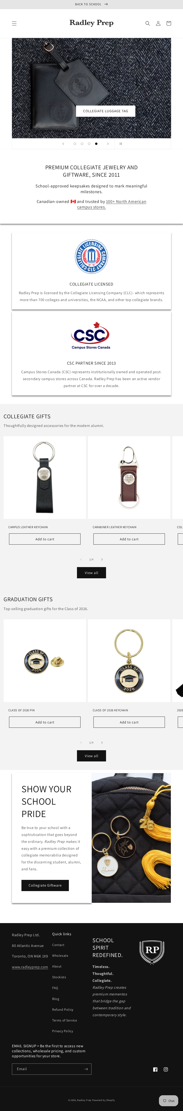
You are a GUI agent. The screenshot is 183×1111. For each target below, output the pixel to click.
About (57, 966)
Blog (55, 999)
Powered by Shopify (103, 1100)
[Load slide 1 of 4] (74, 143)
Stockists (59, 977)
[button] (14, 23)
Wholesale (60, 955)
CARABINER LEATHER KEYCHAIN (115, 527)
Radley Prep (84, 1100)
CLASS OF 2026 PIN (21, 710)
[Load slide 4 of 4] (96, 143)
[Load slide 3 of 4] (89, 143)
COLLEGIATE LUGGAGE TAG (105, 111)
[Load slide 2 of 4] (82, 143)
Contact (58, 945)
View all (91, 572)
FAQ (55, 988)
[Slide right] (102, 559)
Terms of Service (64, 1020)
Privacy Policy (62, 1031)
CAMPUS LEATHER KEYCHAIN (28, 527)
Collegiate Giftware (45, 885)
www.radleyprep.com (30, 966)
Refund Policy (62, 1009)
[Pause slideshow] (120, 143)
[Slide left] (81, 559)
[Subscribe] (86, 1069)
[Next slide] (108, 143)
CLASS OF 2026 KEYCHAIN (110, 710)
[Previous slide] (63, 143)
